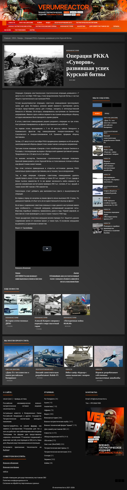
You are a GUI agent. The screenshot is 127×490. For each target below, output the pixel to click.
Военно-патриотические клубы (20, 26)
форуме (34, 426)
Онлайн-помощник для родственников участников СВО (24, 478)
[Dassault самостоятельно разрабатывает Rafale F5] (98, 137)
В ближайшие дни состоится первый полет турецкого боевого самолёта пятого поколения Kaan (64, 277)
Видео (48, 22)
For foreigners (20, 30)
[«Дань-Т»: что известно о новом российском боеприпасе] (98, 122)
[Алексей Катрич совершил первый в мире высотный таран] (47, 304)
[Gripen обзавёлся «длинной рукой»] (98, 190)
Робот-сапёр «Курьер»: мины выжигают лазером (111, 152)
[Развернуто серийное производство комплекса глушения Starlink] (98, 228)
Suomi (46, 403)
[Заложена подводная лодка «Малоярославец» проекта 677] (98, 214)
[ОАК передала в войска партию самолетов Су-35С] (98, 201)
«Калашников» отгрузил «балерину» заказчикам (112, 179)
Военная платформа (11, 467)
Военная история (66, 26)
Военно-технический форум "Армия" (58, 425)
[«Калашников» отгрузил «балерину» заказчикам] (98, 178)
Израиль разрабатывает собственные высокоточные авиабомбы (109, 165)
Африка (47, 410)
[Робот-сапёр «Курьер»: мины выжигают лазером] (98, 151)
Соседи (47, 456)
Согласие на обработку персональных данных (21, 483)
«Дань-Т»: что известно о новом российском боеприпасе (17, 375)
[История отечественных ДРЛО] (18, 304)
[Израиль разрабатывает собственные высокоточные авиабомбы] (98, 164)
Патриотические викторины (46, 26)
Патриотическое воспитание (86, 22)
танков (74, 178)
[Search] (123, 26)
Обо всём (7, 30)
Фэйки (39, 22)
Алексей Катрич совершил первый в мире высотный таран (47, 323)
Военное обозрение (23, 268)
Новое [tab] (97, 113)
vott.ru (5, 472)
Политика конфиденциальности (15, 480)
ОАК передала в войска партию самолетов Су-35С (111, 203)
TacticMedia (27, 228)
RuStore (6, 450)
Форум (32, 30)
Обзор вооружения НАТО (63, 22)
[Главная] (4, 23)
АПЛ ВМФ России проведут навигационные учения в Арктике (28, 276)
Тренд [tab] (107, 113)
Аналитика (81, 26)
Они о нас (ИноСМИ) (26, 22)
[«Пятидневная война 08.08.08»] (76, 304)
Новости (12, 22)
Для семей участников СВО (99, 26)
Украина (116, 26)
